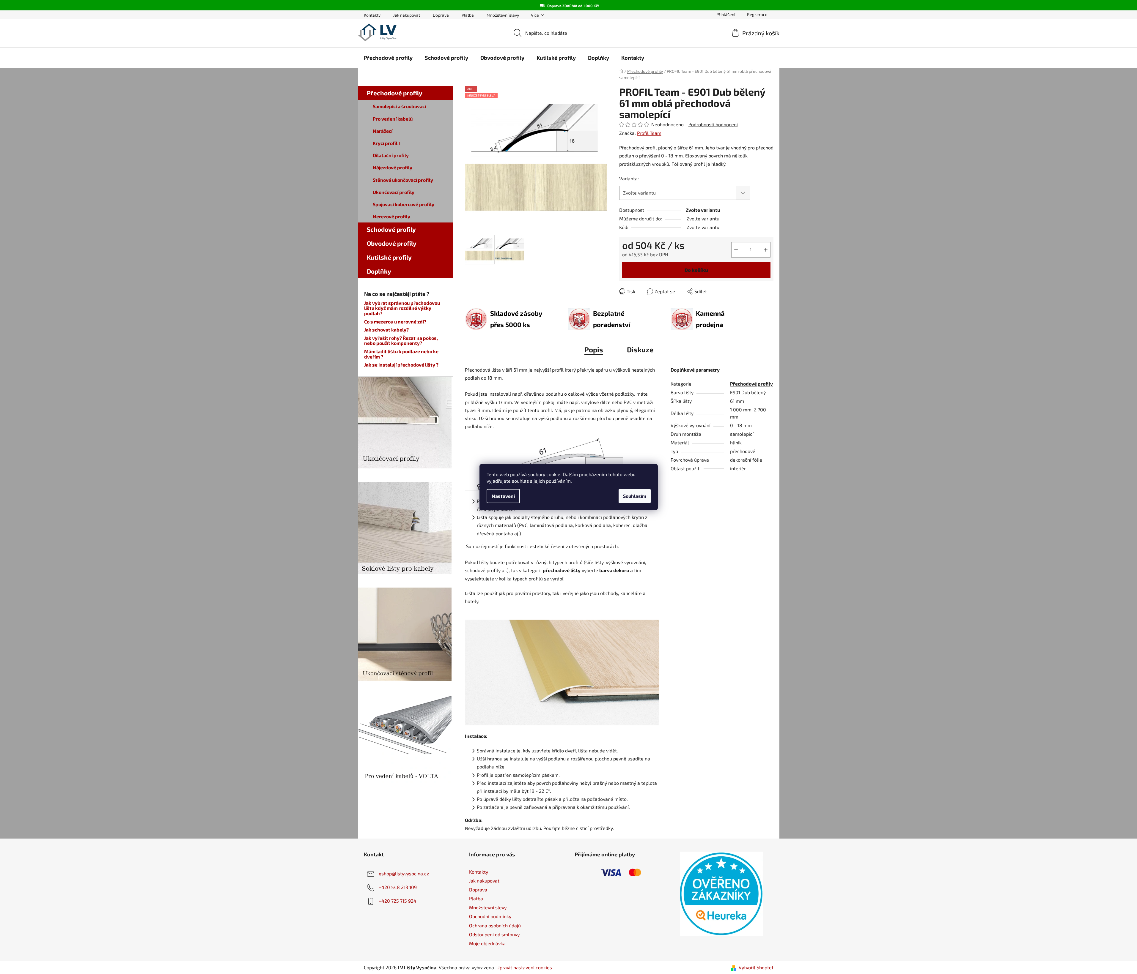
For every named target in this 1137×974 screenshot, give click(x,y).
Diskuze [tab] (640, 349)
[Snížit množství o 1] (736, 249)
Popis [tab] (593, 349)
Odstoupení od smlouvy (494, 934)
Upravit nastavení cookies (524, 967)
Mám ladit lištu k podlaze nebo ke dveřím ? (401, 354)
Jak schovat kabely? (386, 329)
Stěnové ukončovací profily (403, 180)
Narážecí (382, 131)
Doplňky (379, 271)
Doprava (441, 15)
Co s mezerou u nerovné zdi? (395, 321)
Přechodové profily (394, 93)
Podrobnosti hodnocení (713, 124)
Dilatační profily (391, 155)
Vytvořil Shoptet (756, 967)
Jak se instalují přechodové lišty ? (401, 364)
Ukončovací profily (393, 192)
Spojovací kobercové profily (403, 204)
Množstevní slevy (503, 15)
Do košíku (696, 270)
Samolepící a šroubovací (399, 106)
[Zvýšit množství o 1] (765, 249)
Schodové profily (391, 229)
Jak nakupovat (406, 15)
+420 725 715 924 (397, 901)
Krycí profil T (387, 143)
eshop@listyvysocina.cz (404, 873)
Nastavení (503, 496)
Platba (468, 15)
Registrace (757, 14)
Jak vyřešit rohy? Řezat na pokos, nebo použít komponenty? (401, 340)
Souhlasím (634, 496)
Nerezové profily (391, 216)
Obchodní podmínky (490, 916)
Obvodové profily (391, 243)
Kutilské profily (389, 257)
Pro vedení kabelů (393, 118)
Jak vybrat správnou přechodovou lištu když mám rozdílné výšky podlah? (402, 308)
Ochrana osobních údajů (495, 925)
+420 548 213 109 (398, 887)
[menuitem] (388, 58)
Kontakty (372, 15)
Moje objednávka (487, 943)
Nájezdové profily (392, 167)
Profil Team (649, 133)
